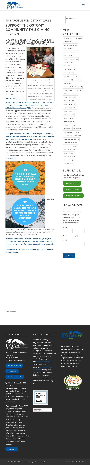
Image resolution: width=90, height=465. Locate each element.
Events (67, 66)
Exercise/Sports (69, 69)
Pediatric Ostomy (70, 125)
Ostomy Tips (69, 115)
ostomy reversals (70, 108)
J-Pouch (78, 80)
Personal (67, 128)
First (64, 236)
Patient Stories (69, 121)
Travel (74, 146)
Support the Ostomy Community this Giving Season (27, 29)
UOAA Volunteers (70, 156)
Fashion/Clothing (70, 73)
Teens (66, 146)
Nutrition (79, 87)
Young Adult (68, 163)
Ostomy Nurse (69, 104)
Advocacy (68, 38)
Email (65, 240)
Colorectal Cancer (70, 45)
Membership (68, 87)
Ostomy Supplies (69, 111)
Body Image (78, 38)
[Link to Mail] (79, 461)
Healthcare (68, 76)
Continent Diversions (71, 52)
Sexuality (77, 128)
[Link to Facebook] (63, 461)
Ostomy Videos (69, 118)
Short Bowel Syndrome (72, 132)
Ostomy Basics (69, 97)
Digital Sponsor (69, 55)
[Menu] (83, 5)
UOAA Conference (70, 149)
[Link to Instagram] (83, 461)
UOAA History (68, 153)
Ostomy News (69, 101)
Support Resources (70, 142)
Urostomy (68, 160)
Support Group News (71, 139)
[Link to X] (66, 461)
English (40, 410)
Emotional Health (70, 62)
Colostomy (68, 48)
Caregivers (68, 41)
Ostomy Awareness (70, 94)
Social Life (77, 135)
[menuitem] (83, 5)
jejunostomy (68, 83)
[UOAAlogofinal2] (14, 5)
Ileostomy (68, 80)
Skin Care (68, 135)
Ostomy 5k (68, 90)
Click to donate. (11, 158)
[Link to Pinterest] (69, 461)
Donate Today (10, 98)
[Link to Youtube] (76, 461)
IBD (77, 76)
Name (65, 227)
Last (76, 236)
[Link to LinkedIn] (73, 461)
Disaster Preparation (71, 59)
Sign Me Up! (69, 256)
